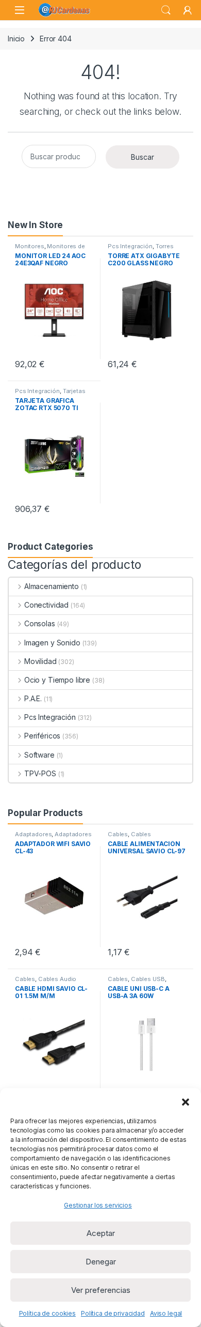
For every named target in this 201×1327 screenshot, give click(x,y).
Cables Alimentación (129, 837)
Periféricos (42, 735)
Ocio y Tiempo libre (57, 679)
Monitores (29, 246)
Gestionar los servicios (98, 1205)
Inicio (16, 38)
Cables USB (148, 979)
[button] (185, 1101)
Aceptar (101, 1233)
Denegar (101, 1261)
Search (166, 10)
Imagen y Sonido (52, 642)
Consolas (39, 623)
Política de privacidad (113, 1313)
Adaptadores (33, 834)
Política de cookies (47, 1313)
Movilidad (40, 661)
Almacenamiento (51, 586)
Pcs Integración (130, 246)
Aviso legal (166, 1313)
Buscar (142, 157)
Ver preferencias (100, 1290)
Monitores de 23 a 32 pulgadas (50, 249)
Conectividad (46, 604)
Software (39, 754)
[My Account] (187, 10)
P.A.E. (33, 698)
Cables (118, 834)
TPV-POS (40, 773)
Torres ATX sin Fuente (141, 249)
